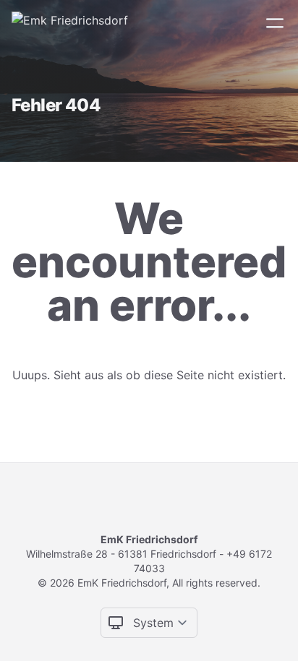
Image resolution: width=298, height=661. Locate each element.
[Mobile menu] (274, 23)
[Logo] (70, 23)
